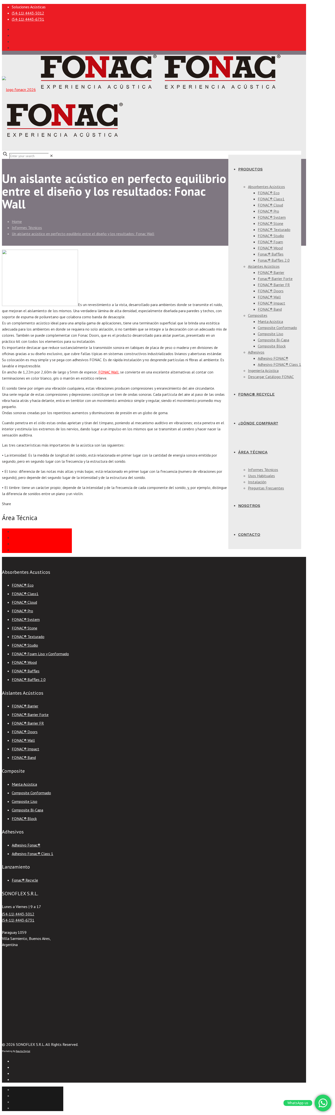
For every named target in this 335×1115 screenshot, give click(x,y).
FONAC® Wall (23, 740)
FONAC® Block (24, 818)
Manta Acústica (24, 784)
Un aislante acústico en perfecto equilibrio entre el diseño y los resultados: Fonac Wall (83, 233)
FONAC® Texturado (28, 636)
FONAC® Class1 (25, 593)
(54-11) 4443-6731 (28, 19)
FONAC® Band (24, 757)
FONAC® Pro (22, 610)
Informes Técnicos (27, 227)
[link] (51, 155)
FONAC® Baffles (25, 670)
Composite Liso (24, 801)
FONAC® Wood (24, 662)
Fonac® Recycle (25, 880)
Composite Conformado (31, 792)
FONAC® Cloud (24, 602)
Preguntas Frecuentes (30, 543)
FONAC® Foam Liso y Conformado (40, 653)
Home (17, 221)
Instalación (21, 537)
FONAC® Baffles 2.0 (29, 679)
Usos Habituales (25, 549)
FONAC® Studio (25, 645)
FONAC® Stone (24, 628)
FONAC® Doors (25, 731)
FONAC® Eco (23, 585)
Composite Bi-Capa (27, 809)
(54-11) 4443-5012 (28, 13)
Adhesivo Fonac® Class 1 (32, 853)
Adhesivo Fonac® (26, 845)
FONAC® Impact (25, 748)
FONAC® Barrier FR (28, 723)
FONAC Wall (108, 372)
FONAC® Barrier (25, 706)
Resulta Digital (23, 1051)
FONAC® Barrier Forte (30, 714)
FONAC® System (26, 619)
